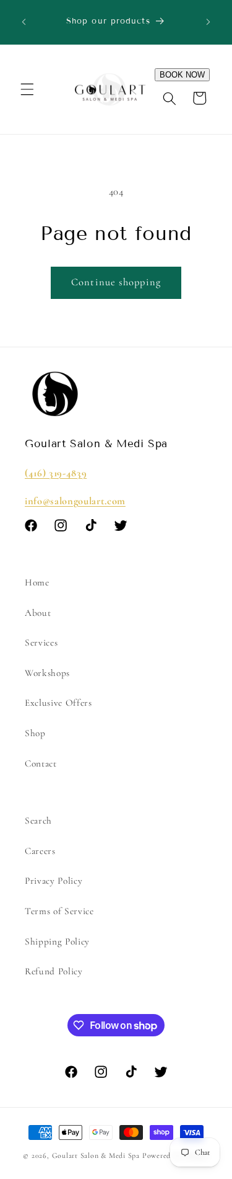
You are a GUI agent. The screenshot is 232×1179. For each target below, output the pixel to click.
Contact (41, 763)
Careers (40, 850)
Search (38, 820)
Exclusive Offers (58, 702)
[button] (27, 89)
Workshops (47, 672)
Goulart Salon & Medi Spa (96, 1155)
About (38, 612)
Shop (35, 733)
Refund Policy (54, 971)
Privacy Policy (53, 880)
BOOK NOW (182, 74)
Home (37, 582)
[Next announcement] (208, 22)
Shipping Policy (57, 941)
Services (41, 642)
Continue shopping (116, 282)
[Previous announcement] (24, 22)
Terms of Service (59, 911)
